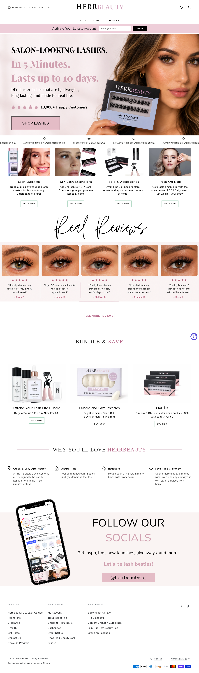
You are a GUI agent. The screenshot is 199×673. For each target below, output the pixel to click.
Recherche (14, 617)
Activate (139, 28)
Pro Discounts (96, 617)
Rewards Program (18, 643)
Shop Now (76, 204)
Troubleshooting (57, 617)
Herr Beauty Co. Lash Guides (25, 612)
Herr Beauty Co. (23, 658)
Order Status (55, 633)
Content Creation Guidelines (105, 622)
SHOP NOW (29, 204)
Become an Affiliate (99, 612)
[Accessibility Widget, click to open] (193, 336)
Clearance (14, 622)
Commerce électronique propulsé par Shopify (29, 663)
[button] (181, 7)
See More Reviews (99, 315)
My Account (54, 612)
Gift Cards (14, 633)
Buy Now (36, 420)
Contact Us (14, 638)
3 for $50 (13, 628)
